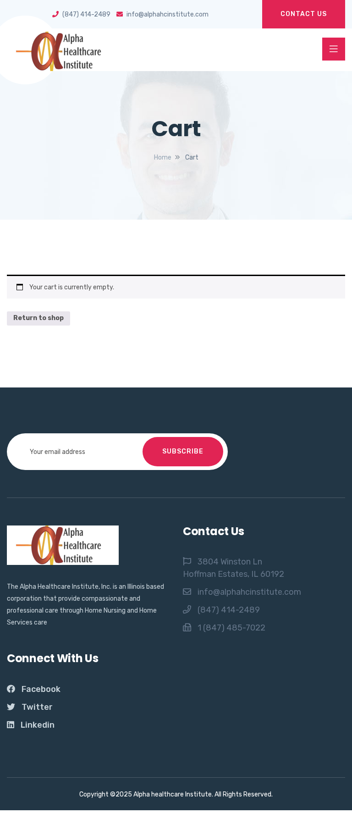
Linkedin (38, 725)
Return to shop (38, 318)
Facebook (41, 689)
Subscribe (183, 451)
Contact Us (303, 14)
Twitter (37, 707)
